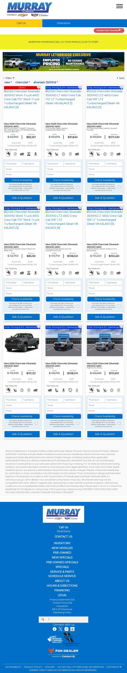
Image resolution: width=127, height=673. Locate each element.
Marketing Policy (62, 612)
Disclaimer (62, 606)
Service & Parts (62, 571)
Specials (62, 567)
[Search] (43, 619)
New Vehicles (62, 548)
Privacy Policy (33, 667)
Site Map (50, 667)
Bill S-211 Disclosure (62, 609)
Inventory (62, 543)
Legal (62, 595)
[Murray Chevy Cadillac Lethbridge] (29, 9)
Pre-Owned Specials (62, 562)
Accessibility (13, 667)
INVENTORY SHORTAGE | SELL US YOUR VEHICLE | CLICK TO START (63, 42)
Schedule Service (62, 576)
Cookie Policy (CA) (62, 603)
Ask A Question (22, 198)
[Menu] (119, 7)
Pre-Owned (62, 552)
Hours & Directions (62, 585)
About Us (62, 580)
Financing (62, 590)
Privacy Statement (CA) (62, 599)
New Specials (62, 557)
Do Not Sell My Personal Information (81, 667)
